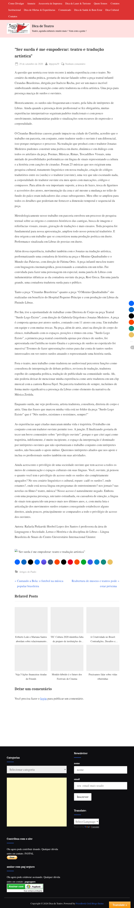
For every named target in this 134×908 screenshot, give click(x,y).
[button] (17, 562)
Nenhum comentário (75, 64)
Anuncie (31, 3)
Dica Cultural (112, 10)
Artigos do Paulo (27, 571)
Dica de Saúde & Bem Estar (88, 10)
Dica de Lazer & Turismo (78, 3)
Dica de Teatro (43, 26)
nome (77, 763)
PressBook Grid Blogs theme (90, 903)
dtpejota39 (54, 63)
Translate (95, 827)
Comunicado (64, 10)
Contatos (115, 3)
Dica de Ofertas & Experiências (39, 10)
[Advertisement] (37, 802)
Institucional (14, 10)
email (77, 779)
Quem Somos (100, 3)
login (43, 698)
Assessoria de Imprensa (50, 3)
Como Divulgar (16, 3)
